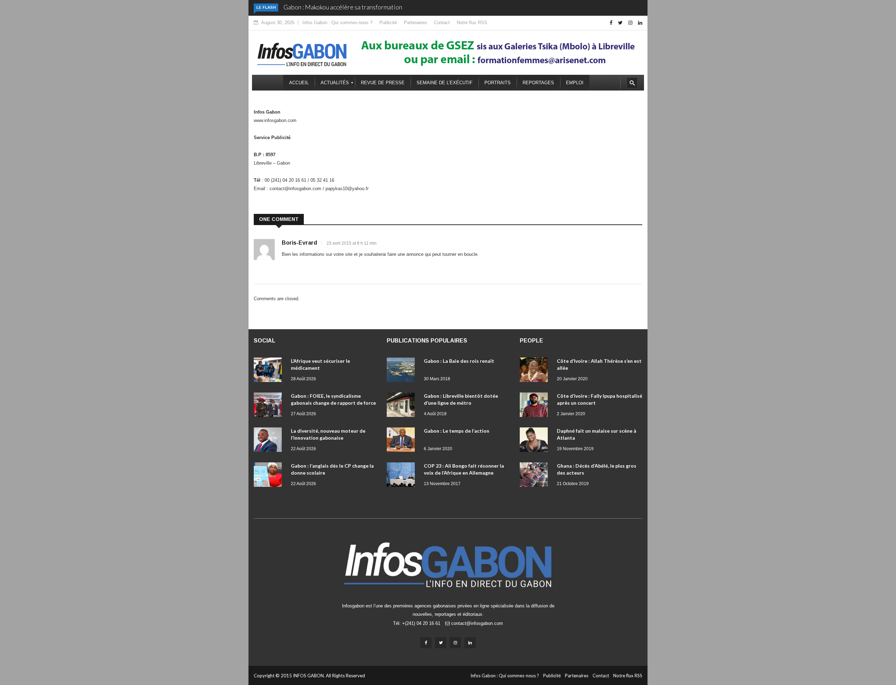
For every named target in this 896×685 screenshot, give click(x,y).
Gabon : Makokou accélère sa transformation (343, 7)
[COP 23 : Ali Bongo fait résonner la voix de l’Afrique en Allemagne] (402, 476)
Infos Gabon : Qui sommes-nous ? (337, 22)
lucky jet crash (298, 116)
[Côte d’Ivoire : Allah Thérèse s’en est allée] (535, 371)
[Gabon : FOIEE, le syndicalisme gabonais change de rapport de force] (269, 406)
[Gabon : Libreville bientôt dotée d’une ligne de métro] (402, 406)
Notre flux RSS (472, 22)
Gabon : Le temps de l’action (456, 431)
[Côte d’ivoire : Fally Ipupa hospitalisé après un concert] (535, 406)
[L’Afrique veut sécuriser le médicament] (269, 371)
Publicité (388, 22)
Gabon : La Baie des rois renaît (459, 361)
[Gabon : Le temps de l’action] (402, 441)
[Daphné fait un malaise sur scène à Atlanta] (535, 441)
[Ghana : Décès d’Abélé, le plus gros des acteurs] (535, 476)
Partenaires (415, 22)
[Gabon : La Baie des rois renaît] (402, 371)
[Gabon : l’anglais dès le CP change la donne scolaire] (269, 476)
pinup (297, 116)
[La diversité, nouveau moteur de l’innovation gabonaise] (269, 441)
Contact (442, 22)
